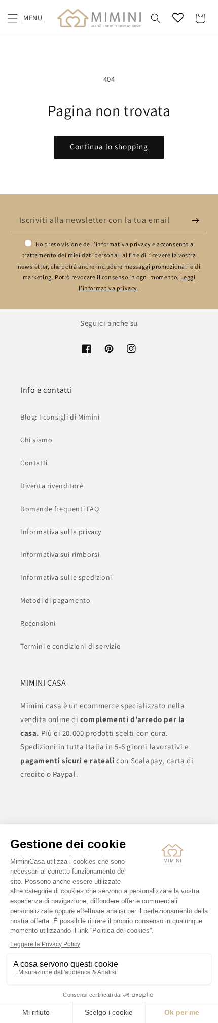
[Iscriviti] (196, 220)
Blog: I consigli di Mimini (60, 417)
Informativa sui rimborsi (59, 554)
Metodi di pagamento (55, 600)
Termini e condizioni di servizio (70, 646)
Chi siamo (36, 439)
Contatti (34, 462)
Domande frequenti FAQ (59, 508)
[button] (13, 18)
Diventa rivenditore (51, 485)
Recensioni (38, 623)
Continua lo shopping (109, 146)
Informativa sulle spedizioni (66, 577)
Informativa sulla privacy (60, 531)
